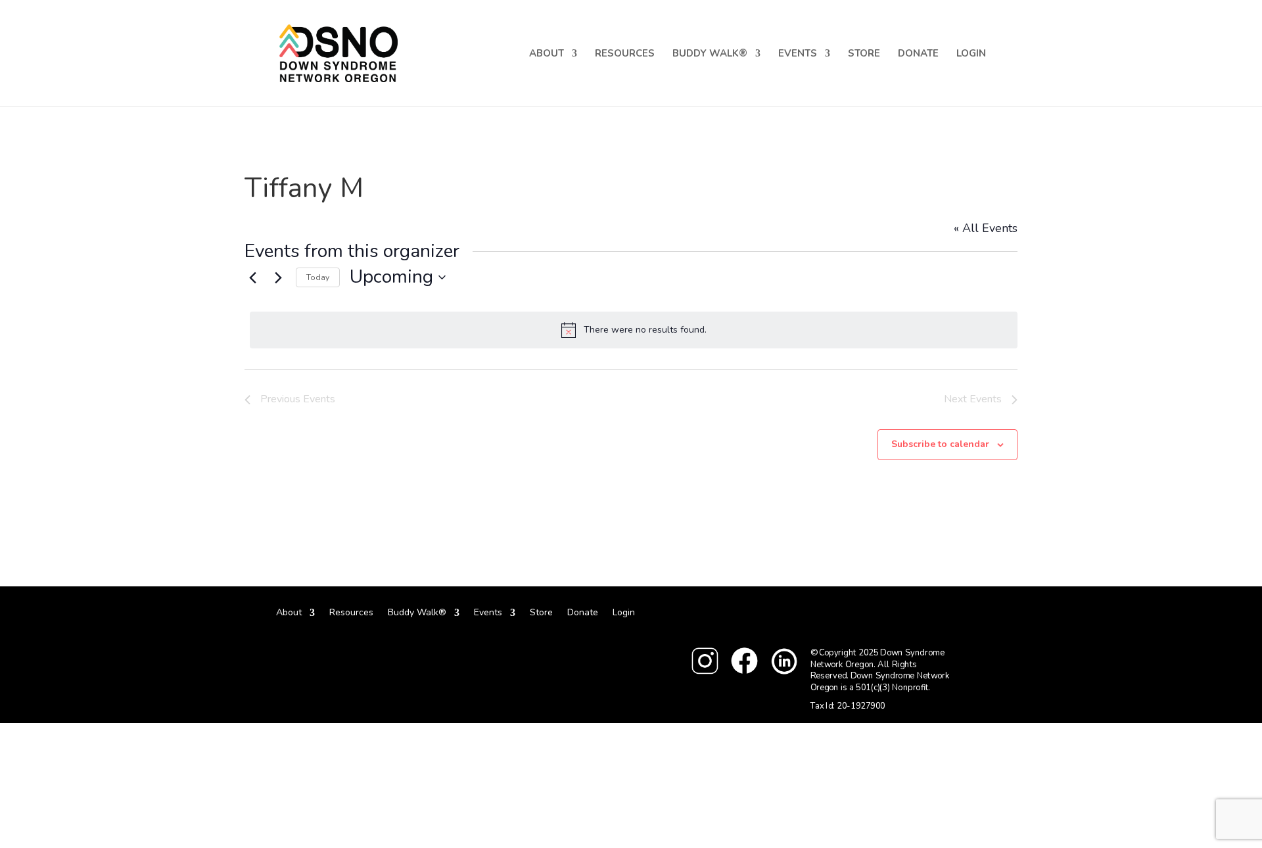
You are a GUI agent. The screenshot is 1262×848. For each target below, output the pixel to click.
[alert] (633, 330)
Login (971, 54)
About (546, 54)
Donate (918, 54)
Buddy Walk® (709, 54)
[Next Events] (278, 277)
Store (864, 54)
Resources (625, 54)
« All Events (985, 228)
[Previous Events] (252, 277)
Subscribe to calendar (940, 444)
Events (797, 54)
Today (317, 277)
